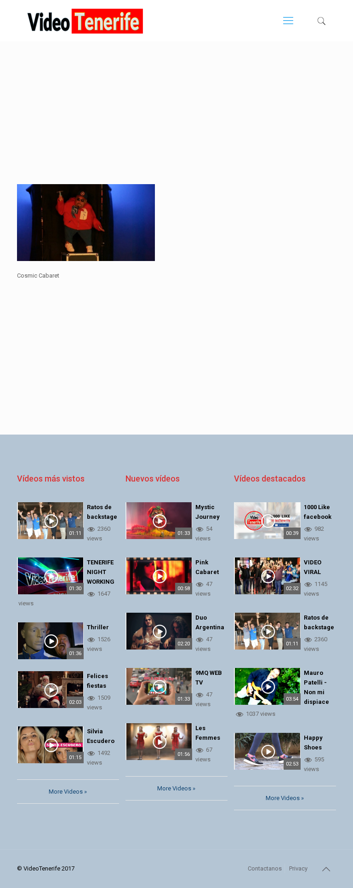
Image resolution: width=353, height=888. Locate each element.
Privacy (298, 868)
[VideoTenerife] (85, 20)
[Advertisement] (176, 119)
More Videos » (68, 791)
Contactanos (265, 868)
